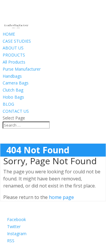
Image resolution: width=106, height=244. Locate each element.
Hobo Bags (13, 97)
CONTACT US (16, 111)
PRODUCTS (14, 55)
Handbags (12, 76)
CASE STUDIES (17, 41)
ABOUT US (13, 48)
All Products (14, 62)
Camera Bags (16, 83)
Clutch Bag (13, 90)
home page (61, 197)
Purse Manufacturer (22, 69)
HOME (9, 34)
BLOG (8, 104)
